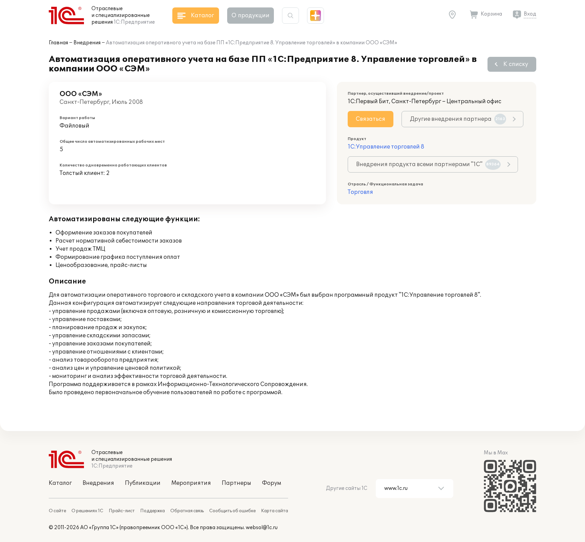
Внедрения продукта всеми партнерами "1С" (428, 164)
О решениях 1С (87, 511)
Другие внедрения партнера (457, 119)
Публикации (142, 483)
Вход (530, 14)
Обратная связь (187, 511)
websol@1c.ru (262, 527)
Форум (271, 483)
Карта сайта (274, 511)
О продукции (250, 15)
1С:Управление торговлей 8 (386, 146)
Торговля (360, 192)
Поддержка (152, 511)
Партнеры (236, 483)
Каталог (60, 483)
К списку (515, 64)
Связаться (370, 119)
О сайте (57, 511)
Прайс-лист (122, 511)
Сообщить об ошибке (232, 511)
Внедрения (87, 43)
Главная (58, 43)
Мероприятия (191, 483)
